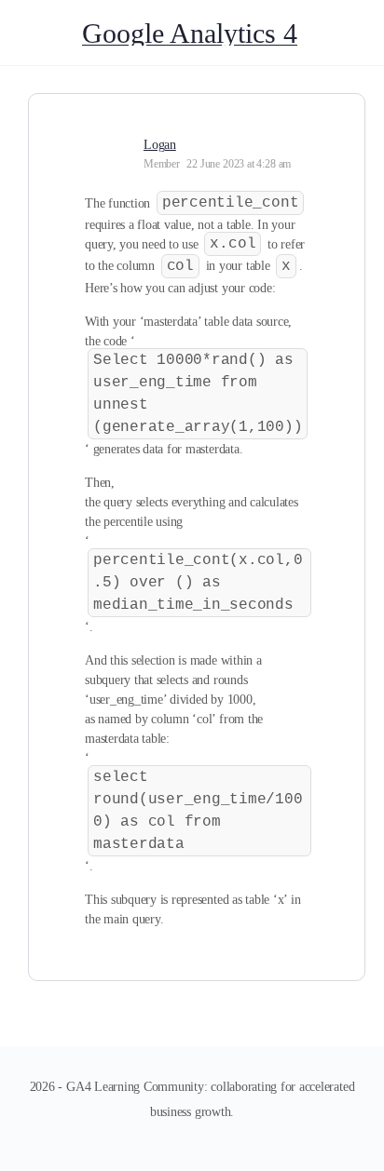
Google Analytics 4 (189, 33)
